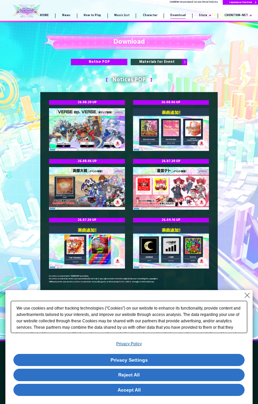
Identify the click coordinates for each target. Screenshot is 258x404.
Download (178, 15)
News (66, 15)
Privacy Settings (129, 360)
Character (150, 15)
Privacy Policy (129, 343)
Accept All (129, 390)
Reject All (129, 374)
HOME (44, 15)
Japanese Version (240, 2)
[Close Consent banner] (247, 295)
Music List (121, 15)
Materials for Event (157, 62)
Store (203, 15)
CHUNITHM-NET (236, 15)
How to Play (92, 15)
